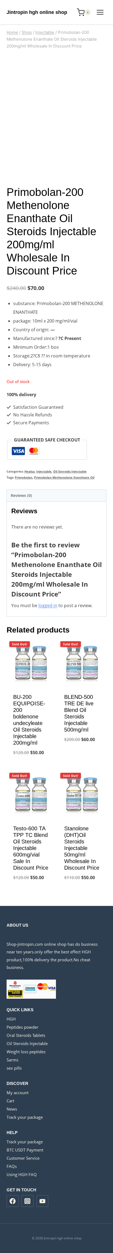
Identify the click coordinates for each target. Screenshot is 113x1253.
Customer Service (23, 1158)
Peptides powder (22, 1027)
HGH (11, 1019)
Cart (10, 1100)
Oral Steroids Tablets (26, 1035)
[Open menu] (100, 12)
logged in (47, 605)
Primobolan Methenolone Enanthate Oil (64, 477)
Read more (82, 757)
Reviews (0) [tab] (21, 495)
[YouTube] (42, 1201)
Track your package (25, 1117)
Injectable (44, 471)
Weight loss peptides (26, 1051)
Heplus (29, 471)
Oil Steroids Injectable (70, 471)
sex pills (14, 1068)
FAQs (12, 1166)
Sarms (12, 1060)
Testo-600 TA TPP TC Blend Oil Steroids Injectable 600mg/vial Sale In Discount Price (30, 848)
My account (18, 1092)
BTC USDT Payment (25, 1150)
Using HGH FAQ (22, 1174)
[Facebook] (13, 1201)
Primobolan (23, 477)
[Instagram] (27, 1201)
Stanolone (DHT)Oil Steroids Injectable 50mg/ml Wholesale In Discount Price (81, 848)
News (12, 1109)
